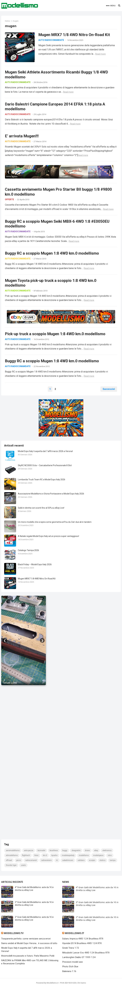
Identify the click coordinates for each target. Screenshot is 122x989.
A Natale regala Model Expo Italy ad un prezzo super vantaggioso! (48, 536)
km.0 (45, 855)
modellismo (84, 855)
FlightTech (26, 855)
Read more (100, 54)
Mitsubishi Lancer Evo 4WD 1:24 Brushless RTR (86, 952)
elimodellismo (12, 855)
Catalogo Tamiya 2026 (28, 550)
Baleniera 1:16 (69, 971)
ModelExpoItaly (68, 855)
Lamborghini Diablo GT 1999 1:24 (79, 957)
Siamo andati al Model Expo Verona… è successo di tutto (29, 943)
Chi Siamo (81, 983)
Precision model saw (72, 962)
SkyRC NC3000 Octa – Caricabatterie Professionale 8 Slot (45, 465)
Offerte (9, 199)
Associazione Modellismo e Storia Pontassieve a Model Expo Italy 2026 (51, 493)
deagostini (76, 850)
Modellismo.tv (14, 933)
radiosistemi (46, 860)
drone (87, 850)
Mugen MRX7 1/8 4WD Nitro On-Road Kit (74, 34)
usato (23, 865)
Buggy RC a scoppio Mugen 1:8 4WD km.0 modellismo (52, 253)
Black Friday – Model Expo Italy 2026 (35, 564)
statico (102, 860)
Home (7, 21)
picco (18, 860)
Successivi (109, 389)
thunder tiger (11, 865)
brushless (54, 850)
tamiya (112, 860)
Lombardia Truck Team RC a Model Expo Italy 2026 (41, 479)
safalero (81, 860)
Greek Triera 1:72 (70, 948)
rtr (57, 860)
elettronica (107, 850)
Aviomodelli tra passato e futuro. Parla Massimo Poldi (27, 955)
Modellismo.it (74, 933)
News (65, 882)
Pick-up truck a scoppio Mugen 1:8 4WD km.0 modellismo (55, 334)
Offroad (9, 860)
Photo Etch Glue (70, 966)
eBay (96, 850)
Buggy (64, 850)
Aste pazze (28, 850)
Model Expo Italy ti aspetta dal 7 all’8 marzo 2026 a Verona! (45, 451)
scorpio (92, 860)
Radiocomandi (31, 860)
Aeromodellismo (12, 850)
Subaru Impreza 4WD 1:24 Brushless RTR (82, 938)
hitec (36, 855)
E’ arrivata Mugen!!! (22, 136)
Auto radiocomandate (51, 40)
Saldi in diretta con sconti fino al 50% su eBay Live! (41, 508)
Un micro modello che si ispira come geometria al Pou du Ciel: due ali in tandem (55, 522)
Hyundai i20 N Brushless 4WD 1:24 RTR (82, 943)
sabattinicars (67, 860)
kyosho (54, 855)
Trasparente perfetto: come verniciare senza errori (26, 938)
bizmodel (41, 850)
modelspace (98, 855)
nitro (110, 855)
